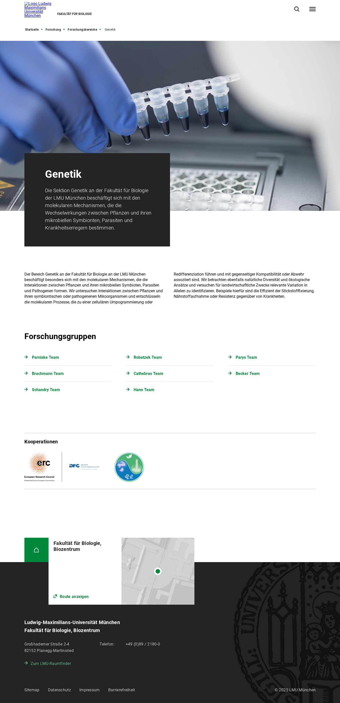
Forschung (53, 29)
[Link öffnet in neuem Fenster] (121, 571)
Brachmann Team (48, 373)
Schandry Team (46, 389)
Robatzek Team (148, 357)
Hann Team (144, 389)
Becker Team (248, 373)
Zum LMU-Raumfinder (51, 663)
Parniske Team (45, 357)
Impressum (89, 690)
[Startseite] (36, 550)
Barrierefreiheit (121, 690)
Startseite (32, 29)
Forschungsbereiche (82, 29)
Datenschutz (59, 690)
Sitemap (32, 690)
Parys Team (246, 357)
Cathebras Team (148, 373)
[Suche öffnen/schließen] (296, 9)
